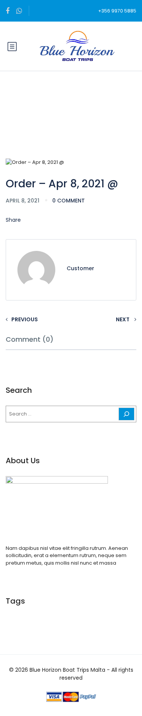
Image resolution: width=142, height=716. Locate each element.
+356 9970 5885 (117, 11)
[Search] (126, 414)
